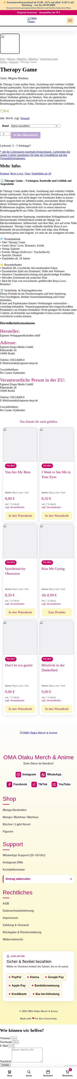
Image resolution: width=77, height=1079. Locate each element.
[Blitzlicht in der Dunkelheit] (57, 638)
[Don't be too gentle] (20, 638)
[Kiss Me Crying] (57, 541)
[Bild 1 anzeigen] (10, 44)
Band (5, 125)
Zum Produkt (56, 612)
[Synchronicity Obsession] (20, 541)
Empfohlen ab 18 (41, 173)
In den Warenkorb (26, 135)
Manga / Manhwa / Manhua (22, 58)
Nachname (6, 1041)
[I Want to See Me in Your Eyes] (57, 444)
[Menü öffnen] (70, 20)
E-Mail (4, 1045)
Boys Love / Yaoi (20, 173)
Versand (24, 118)
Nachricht (6, 1061)
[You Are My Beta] (20, 444)
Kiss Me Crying (53, 569)
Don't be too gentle (19, 665)
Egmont (13, 62)
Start (2, 58)
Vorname (5, 1038)
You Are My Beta (17, 472)
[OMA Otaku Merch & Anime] (34, 20)
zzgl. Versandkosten (15, 507)
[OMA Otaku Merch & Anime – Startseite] (38, 740)
